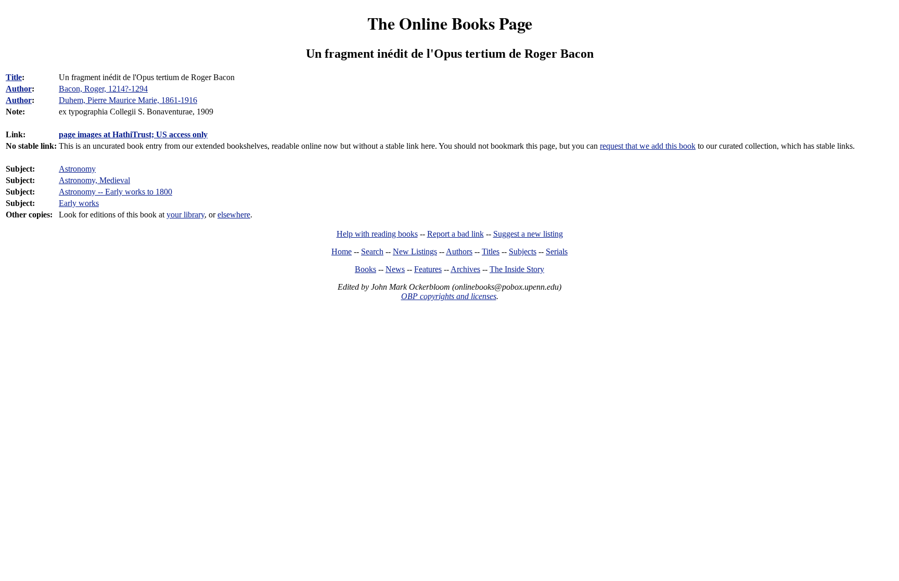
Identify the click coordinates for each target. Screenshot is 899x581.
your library (185, 214)
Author (19, 88)
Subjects (522, 251)
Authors (459, 251)
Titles (490, 251)
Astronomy (77, 168)
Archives (465, 269)
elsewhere (233, 214)
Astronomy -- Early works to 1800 (115, 191)
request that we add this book (648, 145)
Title (14, 77)
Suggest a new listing (528, 233)
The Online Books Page (449, 23)
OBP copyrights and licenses (448, 296)
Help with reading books (377, 233)
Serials (557, 251)
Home (341, 251)
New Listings (415, 251)
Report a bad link (455, 233)
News (395, 269)
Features (428, 269)
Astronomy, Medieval (94, 180)
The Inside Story (517, 269)
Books (365, 269)
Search (372, 251)
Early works (79, 203)
